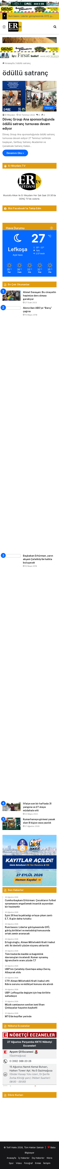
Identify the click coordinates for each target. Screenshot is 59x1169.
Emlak (38, 1163)
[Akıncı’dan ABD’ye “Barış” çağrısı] (11, 429)
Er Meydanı (10, 115)
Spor (11, 1163)
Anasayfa (9, 63)
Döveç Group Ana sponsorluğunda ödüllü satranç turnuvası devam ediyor (28, 123)
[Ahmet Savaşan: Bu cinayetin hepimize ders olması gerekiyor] (11, 296)
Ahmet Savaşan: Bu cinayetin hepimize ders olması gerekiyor (39, 295)
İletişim (46, 1163)
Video (19, 1163)
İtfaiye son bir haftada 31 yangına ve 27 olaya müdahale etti (37, 807)
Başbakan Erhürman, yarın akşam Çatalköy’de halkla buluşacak (38, 559)
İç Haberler (24, 1158)
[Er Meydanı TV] (15, 27)
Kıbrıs (49, 1158)
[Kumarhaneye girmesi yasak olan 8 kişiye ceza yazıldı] (11, 824)
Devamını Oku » (15, 153)
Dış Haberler (38, 1158)
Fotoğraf (28, 1163)
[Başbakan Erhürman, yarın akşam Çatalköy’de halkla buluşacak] (11, 677)
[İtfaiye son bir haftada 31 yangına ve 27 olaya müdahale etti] (11, 806)
